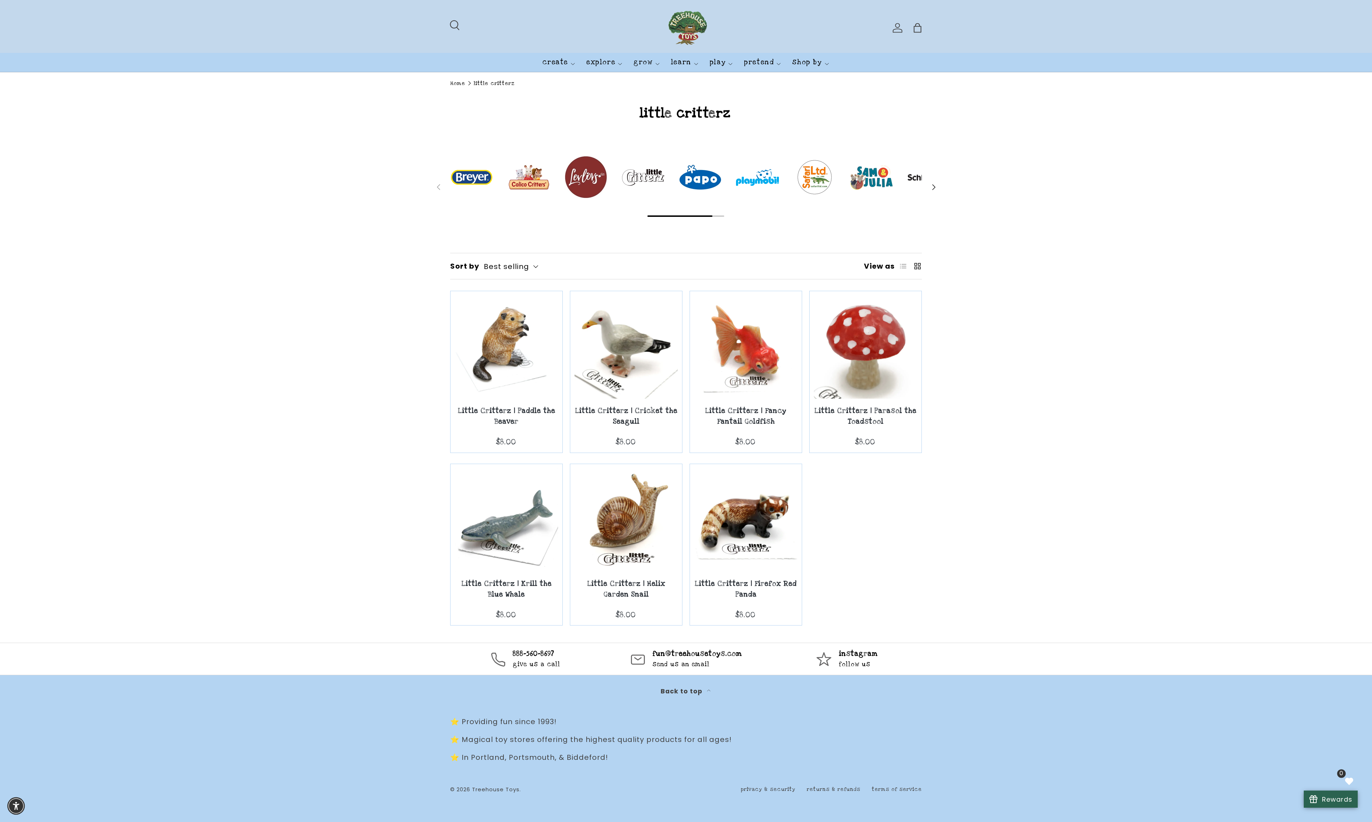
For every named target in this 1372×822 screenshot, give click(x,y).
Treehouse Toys (496, 789)
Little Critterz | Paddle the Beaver (506, 416)
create (555, 62)
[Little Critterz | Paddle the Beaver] (506, 347)
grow (642, 62)
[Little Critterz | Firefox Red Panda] (745, 520)
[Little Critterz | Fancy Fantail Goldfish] (745, 347)
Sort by (464, 266)
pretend (759, 62)
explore (600, 62)
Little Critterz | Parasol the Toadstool (865, 416)
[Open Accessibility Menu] (16, 806)
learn (681, 62)
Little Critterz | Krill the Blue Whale (507, 589)
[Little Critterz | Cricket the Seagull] (626, 347)
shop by (807, 62)
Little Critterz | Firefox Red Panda (746, 589)
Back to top (682, 691)
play (718, 62)
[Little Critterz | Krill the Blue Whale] (506, 520)
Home (457, 83)
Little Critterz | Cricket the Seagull (626, 416)
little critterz (494, 83)
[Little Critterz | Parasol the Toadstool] (865, 347)
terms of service (897, 789)
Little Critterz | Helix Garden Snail (626, 589)
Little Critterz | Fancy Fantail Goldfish (745, 416)
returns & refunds (833, 789)
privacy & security (768, 789)
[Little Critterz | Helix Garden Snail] (626, 520)
